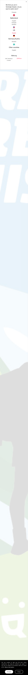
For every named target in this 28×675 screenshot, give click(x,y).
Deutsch (14, 41)
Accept (9, 672)
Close (19, 672)
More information (9, 667)
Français (14, 22)
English (14, 21)
